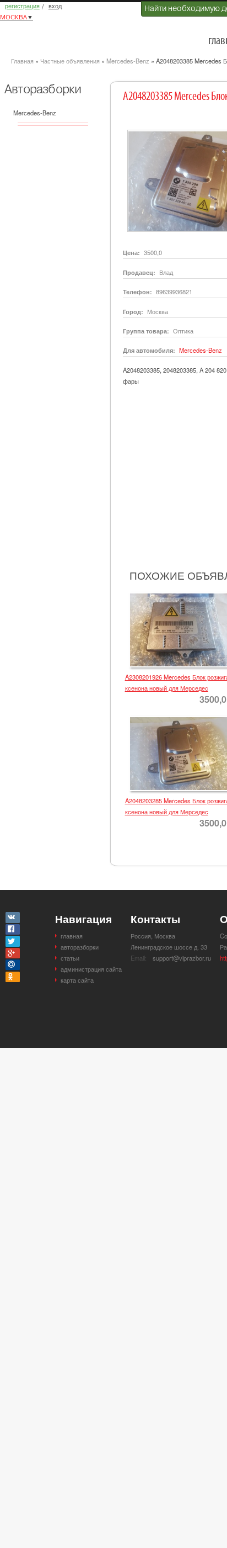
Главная (22, 60)
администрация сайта (91, 968)
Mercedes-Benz (127, 60)
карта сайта (77, 980)
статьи (70, 957)
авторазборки (80, 946)
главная (72, 935)
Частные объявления (70, 60)
